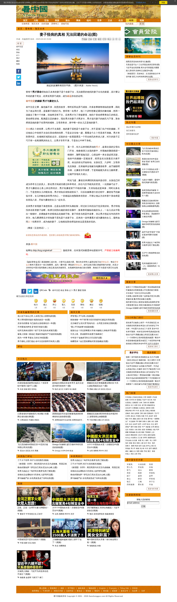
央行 (152, 421)
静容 (140, 479)
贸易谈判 (150, 413)
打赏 (95, 39)
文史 (110, 20)
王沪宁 (156, 413)
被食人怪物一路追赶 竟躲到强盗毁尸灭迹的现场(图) (40, 334)
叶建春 (31, 420)
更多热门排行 (153, 346)
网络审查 (134, 435)
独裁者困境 (109, 514)
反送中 (151, 416)
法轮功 (127, 435)
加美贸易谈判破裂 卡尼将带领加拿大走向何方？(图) (151, 193)
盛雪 (140, 476)
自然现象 (45, 24)
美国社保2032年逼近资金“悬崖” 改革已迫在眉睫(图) (151, 161)
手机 (145, 451)
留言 (99, 39)
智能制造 (93, 546)
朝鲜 (140, 421)
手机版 (84, 39)
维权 (142, 432)
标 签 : (20, 43)
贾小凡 (130, 467)
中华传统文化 (31, 514)
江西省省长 (24, 420)
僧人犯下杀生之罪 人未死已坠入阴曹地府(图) (37, 316)
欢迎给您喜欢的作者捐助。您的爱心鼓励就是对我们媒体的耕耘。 (54, 235)
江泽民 (127, 416)
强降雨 (95, 451)
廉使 (18, 61)
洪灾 (32, 451)
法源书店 (69, 591)
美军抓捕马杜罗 (132, 134)
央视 (139, 440)
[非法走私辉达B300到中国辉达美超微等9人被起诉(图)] (133, 211)
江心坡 (140, 438)
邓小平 (133, 448)
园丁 (129, 476)
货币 (139, 424)
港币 (156, 424)
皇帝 (150, 448)
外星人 (127, 454)
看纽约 (97, 591)
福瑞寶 (114, 591)
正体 (90, 39)
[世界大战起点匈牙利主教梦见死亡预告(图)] (133, 242)
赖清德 (152, 411)
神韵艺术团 (58, 591)
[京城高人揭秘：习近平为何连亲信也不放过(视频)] (33, 552)
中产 (143, 427)
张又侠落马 (130, 130)
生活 (120, 20)
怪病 (18, 64)
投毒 (25, 389)
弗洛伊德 (128, 411)
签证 (134, 443)
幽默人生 (133, 451)
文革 (136, 454)
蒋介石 (154, 446)
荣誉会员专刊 (133, 56)
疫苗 (136, 405)
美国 (57, 20)
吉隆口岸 (96, 389)
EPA (63, 451)
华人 (143, 440)
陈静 (140, 473)
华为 (130, 419)
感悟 (141, 451)
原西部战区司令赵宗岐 (63, 420)
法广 (126, 421)
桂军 (140, 446)
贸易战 (139, 400)
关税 (132, 413)
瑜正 (129, 482)
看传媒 (106, 591)
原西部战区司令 (78, 420)
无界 (143, 591)
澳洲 (132, 446)
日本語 (135, 588)
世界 (99, 20)
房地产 (127, 427)
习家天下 (35, 577)
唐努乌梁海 (151, 435)
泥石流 (103, 389)
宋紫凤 (130, 464)
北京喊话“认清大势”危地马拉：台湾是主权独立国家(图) (93, 323)
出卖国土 (128, 402)
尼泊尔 (108, 389)
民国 (136, 446)
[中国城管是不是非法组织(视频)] (33, 520)
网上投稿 (43, 588)
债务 (156, 421)
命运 (18, 49)
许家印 (66, 389)
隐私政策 (92, 588)
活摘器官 (135, 402)
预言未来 (35, 24)
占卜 (18, 55)
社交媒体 (132, 421)
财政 (136, 427)
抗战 (143, 446)
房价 (139, 429)
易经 (127, 451)
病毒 (126, 400)
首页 (25, 20)
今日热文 (22, 359)
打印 (104, 39)
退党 (152, 408)
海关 (126, 443)
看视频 (88, 591)
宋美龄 (127, 448)
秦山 (129, 479)
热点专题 (131, 122)
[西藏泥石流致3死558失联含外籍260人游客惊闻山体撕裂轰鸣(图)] (103, 394)
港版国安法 (151, 405)
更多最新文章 (153, 311)
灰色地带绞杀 (99, 514)
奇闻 (131, 20)
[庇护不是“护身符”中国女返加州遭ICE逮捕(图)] (133, 232)
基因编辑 (132, 432)
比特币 (135, 424)
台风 (91, 451)
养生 (139, 454)
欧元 (148, 424)
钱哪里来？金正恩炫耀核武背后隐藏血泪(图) (89, 341)
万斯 (141, 413)
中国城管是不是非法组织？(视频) (31, 539)
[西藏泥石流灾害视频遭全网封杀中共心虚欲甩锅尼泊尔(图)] (103, 363)
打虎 (141, 419)
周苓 (129, 473)
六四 (154, 400)
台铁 (140, 402)
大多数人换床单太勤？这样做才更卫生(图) (143, 296)
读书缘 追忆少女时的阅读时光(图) (139, 77)
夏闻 (151, 470)
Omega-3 (58, 451)
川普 (144, 397)
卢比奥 (154, 397)
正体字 (40, 514)
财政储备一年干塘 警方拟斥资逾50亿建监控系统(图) (92, 320)
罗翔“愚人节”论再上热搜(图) (82, 316)
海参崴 (148, 427)
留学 (155, 440)
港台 (68, 20)
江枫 (140, 482)
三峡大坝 (146, 402)
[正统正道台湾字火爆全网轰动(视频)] (33, 488)
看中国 (36, 11)
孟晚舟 (127, 413)
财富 (139, 427)
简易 (151, 464)
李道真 (141, 467)
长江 (132, 405)
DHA (67, 451)
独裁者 (22, 577)
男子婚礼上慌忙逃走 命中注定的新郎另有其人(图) (39, 341)
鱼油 (71, 451)
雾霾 (126, 432)
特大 (109, 39)
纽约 (89, 20)
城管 (26, 543)
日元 (152, 424)
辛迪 (151, 484)
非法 (30, 543)
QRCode (43, 290)
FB (137, 421)
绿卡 (145, 443)
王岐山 (147, 411)
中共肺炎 (128, 397)
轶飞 (129, 470)
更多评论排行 (153, 387)
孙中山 (148, 446)
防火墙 (138, 432)
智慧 (138, 451)
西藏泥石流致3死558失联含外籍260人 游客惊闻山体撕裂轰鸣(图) (151, 203)
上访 (152, 432)
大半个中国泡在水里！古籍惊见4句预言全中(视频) (151, 172)
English (102, 588)
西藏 (91, 389)
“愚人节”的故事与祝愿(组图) (82, 327)
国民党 (148, 408)
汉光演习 (128, 408)
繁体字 (22, 514)
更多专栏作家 (153, 489)
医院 (29, 389)
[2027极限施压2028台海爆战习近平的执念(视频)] (103, 488)
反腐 (138, 419)
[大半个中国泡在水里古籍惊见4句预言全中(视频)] (103, 425)
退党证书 (124, 591)
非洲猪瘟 (149, 429)
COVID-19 (132, 400)
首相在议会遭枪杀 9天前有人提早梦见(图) (35, 475)
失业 (56, 546)
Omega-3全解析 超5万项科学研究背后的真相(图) (151, 224)
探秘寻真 (65, 24)
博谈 (78, 20)
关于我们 (71, 588)
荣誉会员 (105, 262)
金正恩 (142, 411)
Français (113, 588)
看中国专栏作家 (134, 460)
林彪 (137, 448)
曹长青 (141, 484)
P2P (157, 429)
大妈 (136, 429)
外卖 (21, 389)
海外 (154, 443)
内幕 (142, 416)
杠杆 (126, 424)
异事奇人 (55, 24)
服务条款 (81, 588)
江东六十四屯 (142, 435)
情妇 (126, 419)
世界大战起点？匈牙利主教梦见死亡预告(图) (36, 471)
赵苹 (151, 476)
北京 (126, 429)
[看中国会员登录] (143, 32)
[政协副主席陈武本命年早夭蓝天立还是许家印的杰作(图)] (68, 363)
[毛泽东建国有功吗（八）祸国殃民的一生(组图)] (133, 263)
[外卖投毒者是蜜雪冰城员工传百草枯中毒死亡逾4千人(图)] (33, 363)
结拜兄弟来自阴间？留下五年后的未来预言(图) (37, 330)
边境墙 (136, 413)
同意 (163, 2)
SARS (145, 438)
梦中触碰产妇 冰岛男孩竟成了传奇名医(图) (36, 478)
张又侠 (149, 400)
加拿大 (144, 421)
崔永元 (133, 416)
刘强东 (131, 429)
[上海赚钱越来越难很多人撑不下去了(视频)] (68, 520)
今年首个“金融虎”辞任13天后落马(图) (86, 338)
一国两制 (156, 419)
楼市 (132, 427)
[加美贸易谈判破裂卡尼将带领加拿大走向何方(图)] (133, 190)
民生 (149, 443)
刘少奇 (142, 448)
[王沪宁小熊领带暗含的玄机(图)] (133, 253)
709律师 (148, 432)
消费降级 (62, 546)
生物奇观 (25, 24)
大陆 (36, 20)
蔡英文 (157, 427)
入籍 (141, 443)
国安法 (127, 405)
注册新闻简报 (133, 495)
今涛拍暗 (142, 464)
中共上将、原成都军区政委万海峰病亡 (86, 334)
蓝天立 (61, 389)
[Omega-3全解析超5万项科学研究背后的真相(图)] (68, 425)
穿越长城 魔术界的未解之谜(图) (138, 299)
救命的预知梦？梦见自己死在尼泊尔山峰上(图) (37, 467)
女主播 (134, 440)
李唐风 (152, 473)
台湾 (152, 427)
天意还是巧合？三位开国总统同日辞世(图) (143, 65)
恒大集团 (73, 389)
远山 (140, 470)
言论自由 (128, 440)
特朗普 (149, 397)
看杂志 (79, 591)
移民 (147, 440)
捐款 (62, 588)
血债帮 (28, 577)
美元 (130, 424)
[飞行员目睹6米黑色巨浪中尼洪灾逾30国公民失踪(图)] (33, 425)
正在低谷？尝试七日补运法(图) (138, 293)
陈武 (56, 389)
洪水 (139, 405)
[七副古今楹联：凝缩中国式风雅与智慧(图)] (133, 180)
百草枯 (33, 389)
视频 (142, 20)
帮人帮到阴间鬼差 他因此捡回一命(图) (34, 320)
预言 (91, 514)
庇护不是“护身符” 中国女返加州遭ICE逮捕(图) (151, 234)
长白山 (127, 438)
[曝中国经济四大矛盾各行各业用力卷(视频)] (103, 520)
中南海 (138, 416)
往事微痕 (135, 408)
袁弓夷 (144, 405)
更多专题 (154, 138)
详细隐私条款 (141, 2)
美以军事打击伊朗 (133, 127)
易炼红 (36, 420)
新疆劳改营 (152, 438)
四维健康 (130, 484)
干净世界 (46, 591)
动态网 (134, 591)
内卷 (99, 546)
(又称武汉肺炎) (137, 397)
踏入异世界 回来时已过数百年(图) (139, 71)
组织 (34, 543)
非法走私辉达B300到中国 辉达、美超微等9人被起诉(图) (151, 214)
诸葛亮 (154, 448)
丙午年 (101, 451)
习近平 (144, 400)
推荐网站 (35, 591)
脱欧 (149, 421)
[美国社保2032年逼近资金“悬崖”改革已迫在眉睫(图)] (133, 159)
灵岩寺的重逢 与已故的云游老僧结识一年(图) (37, 323)
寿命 (132, 454)
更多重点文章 (153, 274)
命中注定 (19, 47)
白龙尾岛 (134, 438)
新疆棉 (152, 402)
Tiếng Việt (124, 588)
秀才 (18, 58)
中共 (137, 411)
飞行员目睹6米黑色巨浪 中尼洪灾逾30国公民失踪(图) (150, 151)
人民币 (144, 424)
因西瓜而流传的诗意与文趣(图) (138, 62)
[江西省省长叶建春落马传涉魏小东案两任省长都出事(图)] (33, 394)
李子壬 (152, 482)
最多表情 (151, 352)
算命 (18, 52)
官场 (46, 20)
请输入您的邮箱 (143, 499)
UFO (133, 411)
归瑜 (151, 467)
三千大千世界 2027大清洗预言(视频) (33, 460)
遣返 (130, 443)
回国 (138, 443)
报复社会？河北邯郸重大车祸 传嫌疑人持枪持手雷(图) (93, 330)
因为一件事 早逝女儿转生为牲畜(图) (33, 338)
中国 (91, 420)
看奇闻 (28, 29)
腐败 (134, 419)
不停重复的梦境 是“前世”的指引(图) (32, 327)
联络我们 (53, 588)
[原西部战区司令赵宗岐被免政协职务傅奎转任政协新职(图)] (68, 394)
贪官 (155, 416)
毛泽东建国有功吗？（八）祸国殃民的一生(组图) (151, 266)
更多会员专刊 (153, 79)
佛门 (41, 577)
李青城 (152, 479)
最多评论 (134, 352)
